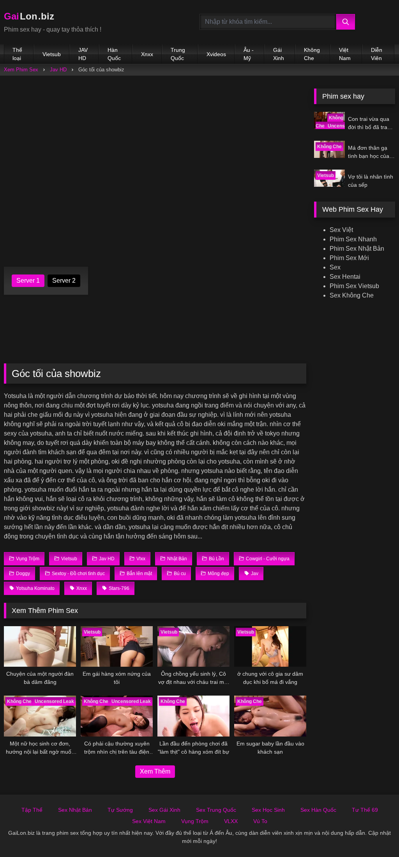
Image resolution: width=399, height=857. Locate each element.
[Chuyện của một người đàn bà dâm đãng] (40, 646)
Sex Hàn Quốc (318, 810)
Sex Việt (341, 230)
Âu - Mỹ (249, 54)
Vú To (260, 821)
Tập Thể (31, 810)
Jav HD (58, 70)
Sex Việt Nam (149, 821)
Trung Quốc (178, 54)
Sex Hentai (345, 276)
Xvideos (216, 54)
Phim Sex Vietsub (354, 286)
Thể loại (17, 54)
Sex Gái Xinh (164, 810)
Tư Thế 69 (365, 810)
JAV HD (83, 54)
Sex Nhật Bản (75, 810)
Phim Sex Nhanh (353, 239)
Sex (335, 267)
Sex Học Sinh (268, 810)
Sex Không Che (352, 295)
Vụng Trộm (194, 821)
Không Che (312, 54)
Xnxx (147, 54)
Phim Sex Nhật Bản (357, 248)
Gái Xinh (278, 54)
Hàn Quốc (114, 54)
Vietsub (51, 54)
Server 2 (64, 280)
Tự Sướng (120, 810)
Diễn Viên (376, 54)
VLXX (231, 821)
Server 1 (28, 280)
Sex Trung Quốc (216, 810)
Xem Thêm (155, 771)
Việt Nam (345, 54)
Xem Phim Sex (21, 70)
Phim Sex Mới (349, 258)
